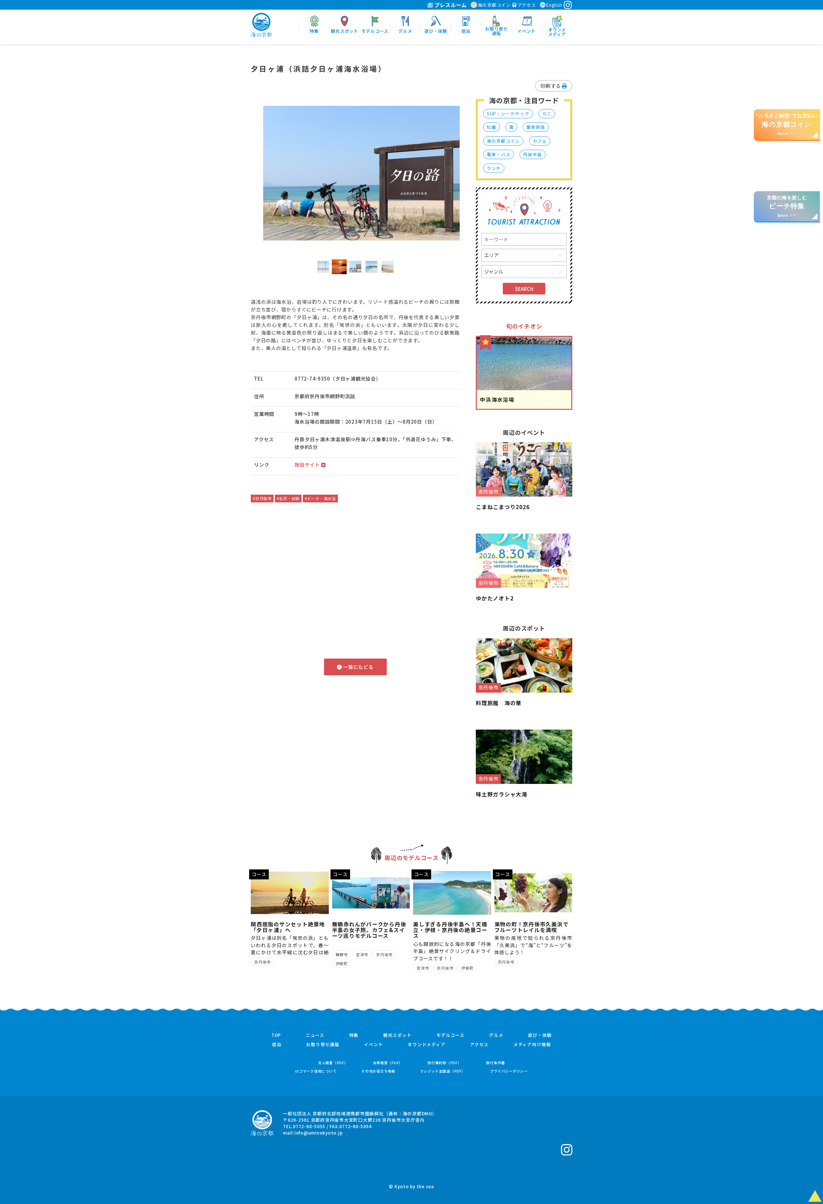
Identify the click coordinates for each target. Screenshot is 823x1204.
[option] (355, 173)
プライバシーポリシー (509, 1071)
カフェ (540, 141)
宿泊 (277, 1044)
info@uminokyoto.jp (318, 1132)
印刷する (551, 85)
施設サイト (307, 464)
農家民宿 (535, 127)
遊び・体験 (540, 1035)
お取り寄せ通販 (322, 1044)
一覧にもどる (357, 666)
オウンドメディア (426, 1044)
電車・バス (499, 154)
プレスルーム (450, 5)
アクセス (526, 5)
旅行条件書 (495, 1063)
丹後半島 (532, 154)
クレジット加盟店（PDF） (443, 1071)
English (554, 5)
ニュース (315, 1035)
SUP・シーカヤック (508, 113)
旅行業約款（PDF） (445, 1063)
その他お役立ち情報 (378, 1071)
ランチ (494, 168)
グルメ (496, 1035)
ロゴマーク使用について (316, 1071)
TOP (276, 1035)
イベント (373, 1044)
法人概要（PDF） (333, 1063)
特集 (354, 1035)
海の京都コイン (494, 5)
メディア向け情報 (532, 1044)
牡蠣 (491, 127)
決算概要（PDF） (388, 1063)
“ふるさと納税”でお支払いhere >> (787, 124)
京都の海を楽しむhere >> (787, 206)
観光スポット (397, 1035)
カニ (547, 113)
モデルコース (450, 1035)
